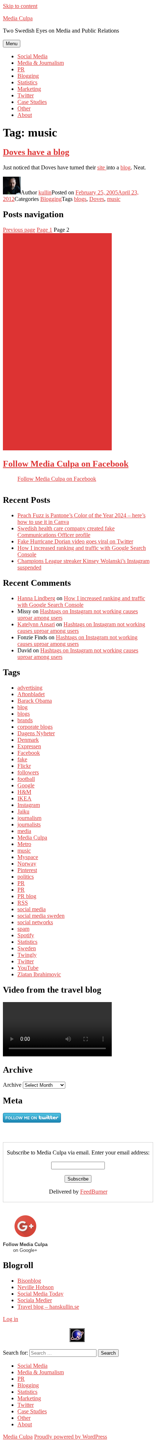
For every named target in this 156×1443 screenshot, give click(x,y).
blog (125, 167)
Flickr (24, 766)
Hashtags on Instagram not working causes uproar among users (77, 640)
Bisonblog (29, 1281)
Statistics (27, 82)
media (24, 831)
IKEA (24, 798)
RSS (22, 903)
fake (22, 759)
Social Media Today (40, 1294)
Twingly (27, 955)
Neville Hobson (35, 1287)
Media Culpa (18, 18)
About (24, 115)
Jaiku (23, 811)
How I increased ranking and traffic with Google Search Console (81, 601)
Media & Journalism (40, 63)
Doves (96, 199)
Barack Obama (34, 701)
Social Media (32, 56)
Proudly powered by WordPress (70, 1437)
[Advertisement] (57, 341)
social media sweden (41, 916)
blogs (80, 199)
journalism (29, 818)
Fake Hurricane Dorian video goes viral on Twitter (75, 541)
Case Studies (32, 102)
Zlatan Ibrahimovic (39, 974)
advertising (29, 688)
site (101, 167)
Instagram (28, 805)
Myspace (27, 857)
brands (25, 720)
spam (23, 929)
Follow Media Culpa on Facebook (65, 463)
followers (28, 772)
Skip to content (20, 6)
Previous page (19, 230)
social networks (35, 922)
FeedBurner (93, 1192)
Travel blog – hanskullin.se (48, 1307)
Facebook (28, 753)
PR (21, 69)
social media (31, 909)
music (113, 199)
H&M (24, 792)
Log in (10, 1319)
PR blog (26, 896)
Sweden (26, 948)
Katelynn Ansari (36, 624)
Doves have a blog (36, 152)
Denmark (28, 740)
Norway (26, 864)
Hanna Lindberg (36, 598)
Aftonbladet (31, 694)
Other (23, 108)
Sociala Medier (34, 1300)
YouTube (27, 968)
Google (25, 785)
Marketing (29, 89)
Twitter (25, 95)
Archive (12, 1085)
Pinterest (27, 870)
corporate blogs (35, 727)
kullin (45, 192)
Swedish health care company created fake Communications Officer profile (66, 531)
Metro (24, 844)
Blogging (28, 76)
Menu (11, 43)
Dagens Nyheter (36, 733)
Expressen (29, 746)
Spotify (25, 935)
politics (25, 877)
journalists (29, 824)
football (26, 779)
